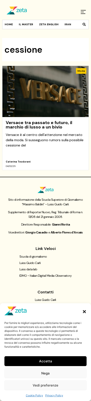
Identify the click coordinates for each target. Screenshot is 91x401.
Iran (67, 24)
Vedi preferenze (45, 385)
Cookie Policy (34, 395)
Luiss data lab (28, 269)
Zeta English (49, 24)
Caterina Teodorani (18, 161)
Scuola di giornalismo (33, 256)
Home (9, 24)
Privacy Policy (54, 395)
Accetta (45, 361)
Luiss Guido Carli (29, 263)
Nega (45, 373)
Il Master (26, 24)
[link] (45, 118)
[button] (84, 311)
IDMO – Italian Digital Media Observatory (45, 276)
